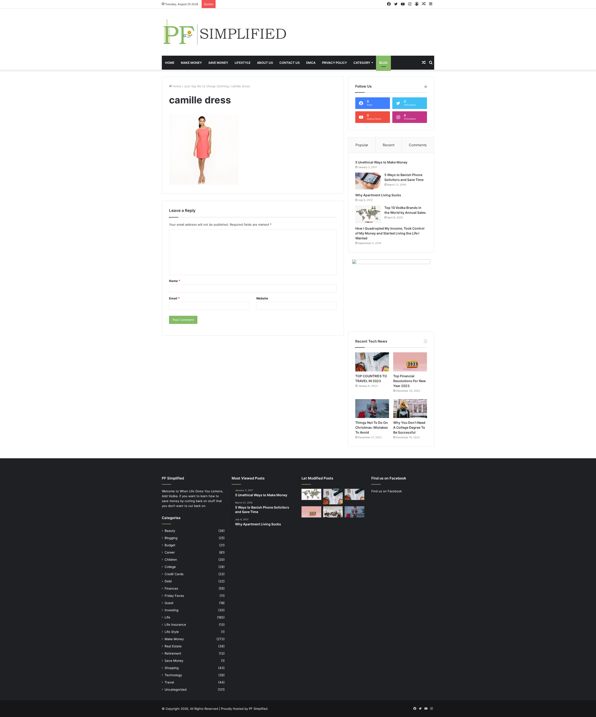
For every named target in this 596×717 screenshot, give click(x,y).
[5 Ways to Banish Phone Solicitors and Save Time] (368, 181)
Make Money (191, 63)
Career (170, 552)
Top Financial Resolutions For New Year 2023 (409, 381)
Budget (170, 545)
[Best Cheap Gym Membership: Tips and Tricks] (333, 511)
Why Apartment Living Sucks (378, 195)
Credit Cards (174, 574)
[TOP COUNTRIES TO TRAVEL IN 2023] (372, 361)
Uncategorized (175, 689)
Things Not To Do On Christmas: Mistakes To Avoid (371, 427)
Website (262, 298)
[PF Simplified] (224, 32)
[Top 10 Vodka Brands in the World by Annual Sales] (368, 214)
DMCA (310, 63)
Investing (171, 610)
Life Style (172, 632)
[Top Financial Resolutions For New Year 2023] (410, 361)
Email (174, 298)
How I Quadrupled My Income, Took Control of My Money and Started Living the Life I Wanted (389, 233)
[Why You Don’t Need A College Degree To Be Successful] (410, 408)
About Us (265, 63)
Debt (168, 581)
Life (167, 617)
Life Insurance (175, 624)
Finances (171, 588)
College (170, 567)
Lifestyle (243, 63)
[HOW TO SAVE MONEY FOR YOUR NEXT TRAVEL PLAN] (333, 496)
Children (171, 559)
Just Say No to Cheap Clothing (206, 86)
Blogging (171, 538)
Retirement (173, 653)
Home (169, 63)
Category (361, 63)
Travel (169, 682)
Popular (362, 145)
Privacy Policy (334, 63)
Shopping (172, 668)
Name (174, 281)
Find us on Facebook (386, 491)
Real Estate (173, 646)
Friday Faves (174, 596)
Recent (388, 145)
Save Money (218, 63)
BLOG (383, 63)
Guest (169, 603)
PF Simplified (258, 708)
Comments (418, 145)
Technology (173, 675)
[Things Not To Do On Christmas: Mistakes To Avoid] (372, 408)
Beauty (170, 531)
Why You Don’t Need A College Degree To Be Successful (409, 427)
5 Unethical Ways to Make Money (381, 162)
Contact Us (289, 63)
